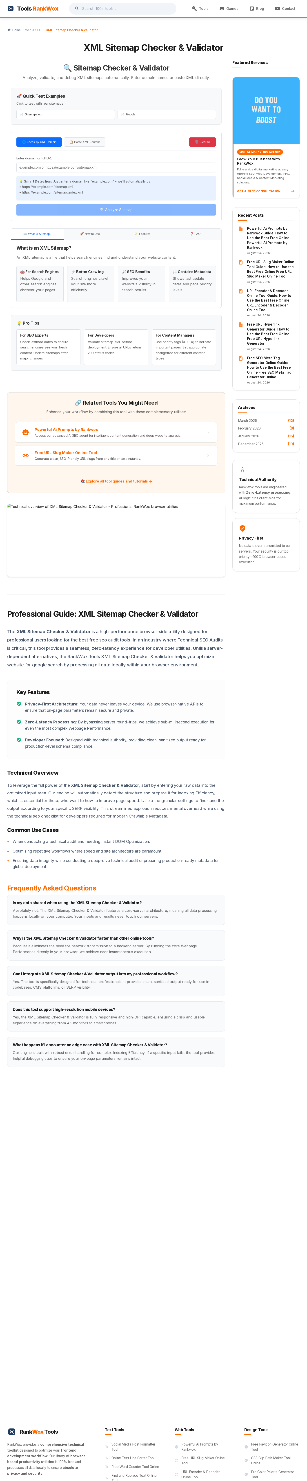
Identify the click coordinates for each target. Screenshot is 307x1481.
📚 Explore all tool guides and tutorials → (116, 481)
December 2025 (266, 444)
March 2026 (266, 421)
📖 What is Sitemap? (37, 234)
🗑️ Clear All (202, 142)
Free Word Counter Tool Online (132, 1467)
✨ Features (142, 234)
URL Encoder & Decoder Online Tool (197, 1474)
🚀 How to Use (90, 234)
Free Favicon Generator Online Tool (271, 1447)
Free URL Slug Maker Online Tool (200, 1460)
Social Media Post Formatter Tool (130, 1447)
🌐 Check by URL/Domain (39, 142)
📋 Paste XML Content (84, 142)
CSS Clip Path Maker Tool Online (267, 1460)
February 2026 (266, 428)
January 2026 (266, 436)
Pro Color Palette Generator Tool (269, 1474)
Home (14, 30)
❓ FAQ (195, 234)
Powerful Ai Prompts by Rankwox (196, 1447)
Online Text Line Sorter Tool (129, 1458)
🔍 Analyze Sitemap (116, 210)
